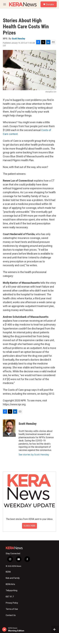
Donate (50, 4)
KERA (8, 572)
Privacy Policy (12, 603)
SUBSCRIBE (29, 525)
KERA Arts (10, 584)
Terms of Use (12, 609)
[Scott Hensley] (9, 428)
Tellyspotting (11, 590)
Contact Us (11, 615)
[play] (4, 629)
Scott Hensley (18, 38)
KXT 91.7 (10, 597)
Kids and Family (13, 578)
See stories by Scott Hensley (34, 454)
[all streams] (55, 629)
